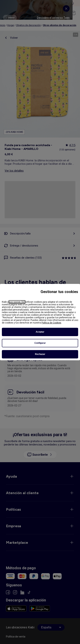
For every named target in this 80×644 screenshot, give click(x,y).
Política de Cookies (51, 322)
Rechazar (40, 354)
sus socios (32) (17, 302)
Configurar (40, 343)
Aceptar (40, 332)
